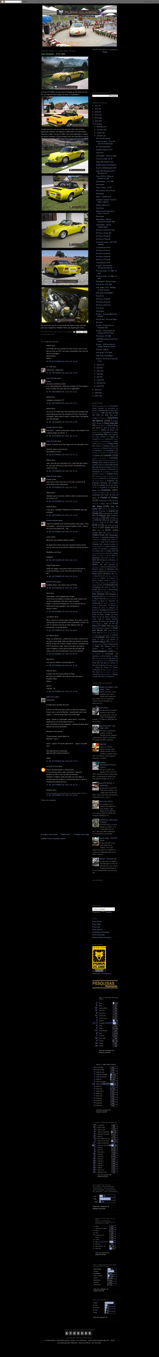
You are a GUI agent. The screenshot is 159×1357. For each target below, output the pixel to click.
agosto (99, 365)
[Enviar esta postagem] (74, 331)
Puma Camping (110, 617)
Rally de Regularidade (111, 644)
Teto (114, 669)
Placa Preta (98, 599)
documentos (106, 471)
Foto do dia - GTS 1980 (104, 353)
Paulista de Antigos (110, 592)
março (99, 380)
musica (116, 573)
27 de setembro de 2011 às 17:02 (61, 761)
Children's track (107, 448)
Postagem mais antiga (81, 834)
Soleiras (112, 663)
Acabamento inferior (102, 406)
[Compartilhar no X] (82, 332)
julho (98, 368)
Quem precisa (97, 644)
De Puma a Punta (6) (103, 253)
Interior (104, 539)
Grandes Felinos (107, 513)
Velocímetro (107, 674)
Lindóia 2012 (99, 551)
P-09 (113, 587)
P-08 (106, 587)
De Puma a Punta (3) (103, 299)
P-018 (107, 585)
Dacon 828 (98, 460)
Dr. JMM (49, 367)
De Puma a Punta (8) (103, 239)
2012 (96, 121)
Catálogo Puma (112, 443)
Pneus (105, 603)
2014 (96, 115)
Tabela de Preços (101, 667)
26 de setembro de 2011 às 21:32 (61, 487)
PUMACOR (102, 744)
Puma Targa (96, 632)
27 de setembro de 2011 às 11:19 (61, 665)
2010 (96, 390)
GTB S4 (103, 522)
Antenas (103, 418)
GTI (116, 527)
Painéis (94, 589)
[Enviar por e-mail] (77, 332)
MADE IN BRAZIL (110, 558)
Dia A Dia (99, 322)
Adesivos (102, 410)
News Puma (98, 576)
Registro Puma (110, 646)
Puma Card (96, 619)
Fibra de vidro (113, 500)
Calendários (107, 432)
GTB (103, 518)
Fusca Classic (97, 921)
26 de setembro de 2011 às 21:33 (61, 501)
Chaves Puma (96, 448)
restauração (109, 654)
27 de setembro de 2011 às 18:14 (61, 785)
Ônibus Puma (104, 582)
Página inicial (65, 834)
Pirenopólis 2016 (113, 596)
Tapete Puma (107, 669)
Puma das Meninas (108, 621)
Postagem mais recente (49, 834)
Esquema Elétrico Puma (104, 150)
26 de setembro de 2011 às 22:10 (61, 560)
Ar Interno (114, 421)
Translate (108, 912)
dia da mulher (106, 467)
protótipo (103, 610)
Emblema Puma (112, 474)
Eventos (106, 490)
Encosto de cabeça (101, 476)
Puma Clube (96, 924)
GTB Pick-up (114, 518)
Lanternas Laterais (109, 544)
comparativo (110, 450)
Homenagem (113, 535)
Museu (108, 573)
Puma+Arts (100, 153)
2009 (96, 393)
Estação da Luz (104, 485)
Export (114, 492)
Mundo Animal (97, 573)
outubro (99, 133)
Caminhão (99, 434)
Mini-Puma (112, 567)
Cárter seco (102, 443)
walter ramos (50, 697)
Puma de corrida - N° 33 (104, 159)
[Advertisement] (58, 817)
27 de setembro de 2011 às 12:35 (61, 691)
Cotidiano (94, 458)
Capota (112, 437)
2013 (96, 118)
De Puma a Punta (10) (103, 233)
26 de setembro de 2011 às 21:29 (61, 471)
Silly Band (103, 663)
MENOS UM (97, 564)
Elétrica (103, 474)
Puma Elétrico (96, 623)
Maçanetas (96, 558)
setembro (100, 136)
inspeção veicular (108, 537)
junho (99, 371)
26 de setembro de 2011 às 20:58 (61, 361)
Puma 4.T (113, 610)
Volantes (109, 676)
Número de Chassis (107, 578)
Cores (97, 455)
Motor (101, 571)
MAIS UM (95, 560)
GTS (53, 334)
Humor (97, 537)
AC (93, 406)
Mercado (111, 564)
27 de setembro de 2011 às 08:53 (61, 654)
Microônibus (95, 567)
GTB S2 (98, 520)
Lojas (101, 555)
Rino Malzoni (106, 656)
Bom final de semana (103, 138)
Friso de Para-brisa (98, 511)
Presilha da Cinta (98, 607)
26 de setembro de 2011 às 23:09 (61, 588)
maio (98, 374)
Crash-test (103, 458)
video (103, 676)
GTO (98, 530)
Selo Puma (112, 658)
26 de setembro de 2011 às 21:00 (61, 373)
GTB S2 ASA (110, 520)
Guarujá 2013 (97, 533)
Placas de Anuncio (111, 598)
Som (93, 665)
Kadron (113, 542)
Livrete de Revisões (97, 553)
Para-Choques (113, 589)
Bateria (98, 428)
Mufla (114, 571)
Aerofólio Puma (113, 410)
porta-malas (103, 605)
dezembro (100, 127)
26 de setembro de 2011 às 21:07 (61, 403)
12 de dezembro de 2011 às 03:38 (61, 795)
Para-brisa (103, 589)
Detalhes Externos (109, 462)
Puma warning (96, 635)
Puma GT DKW (99, 626)
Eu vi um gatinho (101, 487)
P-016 (100, 585)
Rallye (97, 646)
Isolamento (95, 542)
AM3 (116, 413)
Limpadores (114, 548)
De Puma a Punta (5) (103, 256)
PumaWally (100, 637)
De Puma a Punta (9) (103, 236)
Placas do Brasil (98, 601)
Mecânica (113, 560)
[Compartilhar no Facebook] (84, 332)
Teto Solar (95, 672)
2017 (96, 106)
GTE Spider (105, 527)
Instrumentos (95, 539)
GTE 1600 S (108, 525)
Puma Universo (97, 929)
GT (116, 513)
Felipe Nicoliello (51, 378)
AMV (106, 415)
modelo (94, 571)
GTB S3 (94, 522)
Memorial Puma (110, 562)
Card (101, 439)
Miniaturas (110, 569)
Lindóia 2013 (111, 551)
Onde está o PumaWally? (104, 293)
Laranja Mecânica (97, 546)
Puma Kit (107, 628)
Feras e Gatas (109, 497)
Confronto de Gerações (99, 452)
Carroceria (108, 439)
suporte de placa (113, 665)
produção (112, 607)
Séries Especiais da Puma (99, 660)
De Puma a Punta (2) (103, 302)
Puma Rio (111, 630)
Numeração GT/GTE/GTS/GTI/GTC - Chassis (107, 765)
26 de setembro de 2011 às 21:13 (61, 436)
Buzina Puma (96, 432)
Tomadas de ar (97, 674)
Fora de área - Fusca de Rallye (106, 319)
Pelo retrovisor (98, 594)
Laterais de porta (110, 546)
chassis (98, 446)
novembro (100, 130)
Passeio (97, 592)
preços (113, 605)
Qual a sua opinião (107, 639)
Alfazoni (97, 413)
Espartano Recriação (99, 483)
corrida (108, 455)
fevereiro (100, 383)
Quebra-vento (114, 642)
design (95, 462)
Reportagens (99, 651)
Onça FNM (95, 582)
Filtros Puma (105, 503)
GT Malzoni (101, 515)
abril (98, 377)
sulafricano (102, 665)
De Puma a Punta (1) (103, 305)
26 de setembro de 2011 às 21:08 (61, 422)
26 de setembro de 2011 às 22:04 (61, 532)
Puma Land (96, 927)
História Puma (98, 535)
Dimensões (112, 469)
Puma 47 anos (97, 612)
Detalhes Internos (97, 464)
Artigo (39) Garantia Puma (105, 162)
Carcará (94, 439)
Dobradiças (96, 471)
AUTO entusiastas (98, 935)
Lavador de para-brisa (99, 548)
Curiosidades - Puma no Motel (106, 156)
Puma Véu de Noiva (110, 632)
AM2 (110, 413)
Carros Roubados (106, 441)
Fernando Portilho (52, 766)
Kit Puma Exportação (103, 147)
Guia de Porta (111, 532)
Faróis (106, 495)
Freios (114, 509)
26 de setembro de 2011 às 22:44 (61, 576)
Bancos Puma (113, 425)
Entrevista (103, 478)
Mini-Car (103, 567)
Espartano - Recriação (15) (107, 859)
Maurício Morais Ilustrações (101, 937)
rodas (116, 656)
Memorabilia (96, 562)
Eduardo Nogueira (52, 427)
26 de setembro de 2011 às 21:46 (61, 515)
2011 (96, 124)
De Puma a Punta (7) (103, 250)
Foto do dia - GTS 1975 (104, 284)
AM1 (103, 413)
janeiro (99, 386)
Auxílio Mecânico (101, 425)
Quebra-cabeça (98, 642)
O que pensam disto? (103, 247)
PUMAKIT (115, 635)
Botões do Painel (107, 430)
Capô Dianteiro (113, 434)
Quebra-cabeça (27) (102, 205)
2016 (96, 109)
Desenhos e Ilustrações (109, 460)
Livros (108, 553)
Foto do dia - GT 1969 (103, 336)
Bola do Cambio (109, 428)
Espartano (110, 481)
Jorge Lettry (104, 542)
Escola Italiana (99, 480)
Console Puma (113, 452)
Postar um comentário (48, 800)
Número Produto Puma (100, 580)
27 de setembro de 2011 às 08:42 (61, 630)
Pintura (104, 596)
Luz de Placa (110, 555)
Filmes (96, 503)
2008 (96, 396)
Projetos (95, 610)
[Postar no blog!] (79, 332)
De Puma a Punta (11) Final (105, 230)
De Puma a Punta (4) (103, 259)
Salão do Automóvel (100, 658)
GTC (112, 522)
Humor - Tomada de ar (103, 197)
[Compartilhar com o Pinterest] (86, 332)
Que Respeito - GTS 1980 (104, 181)
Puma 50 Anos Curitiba (101, 614)
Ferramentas (103, 500)
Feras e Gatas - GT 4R (104, 187)
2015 (96, 112)
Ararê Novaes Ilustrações (100, 932)
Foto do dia (100, 208)
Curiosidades (113, 458)
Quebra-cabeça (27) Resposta (106, 165)
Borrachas (95, 430)
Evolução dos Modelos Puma (100, 492)
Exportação (96, 495)
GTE (94, 525)
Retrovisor (95, 656)
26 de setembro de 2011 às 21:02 (61, 392)
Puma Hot (114, 626)
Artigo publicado (111, 423)
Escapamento (113, 478)
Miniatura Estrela (98, 569)
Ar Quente (98, 423)
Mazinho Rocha (51, 582)
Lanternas (95, 544)
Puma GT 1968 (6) (102, 349)
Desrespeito (100, 184)
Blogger (104, 52)
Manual (104, 560)
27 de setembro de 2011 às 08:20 (61, 611)
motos (109, 571)
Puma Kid (98, 628)
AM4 (98, 415)
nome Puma (108, 576)
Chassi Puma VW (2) (105, 801)
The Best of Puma (109, 672)
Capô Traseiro (100, 437)
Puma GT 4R (109, 623)
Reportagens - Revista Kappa (106, 281)
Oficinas (113, 580)
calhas (116, 432)
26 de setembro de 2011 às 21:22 (61, 455)
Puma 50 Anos (111, 612)
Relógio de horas (102, 648)
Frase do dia (106, 509)
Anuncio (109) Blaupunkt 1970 (106, 168)
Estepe (115, 485)
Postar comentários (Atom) (56, 838)
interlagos (113, 539)
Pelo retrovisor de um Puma (105, 190)
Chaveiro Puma (109, 446)
